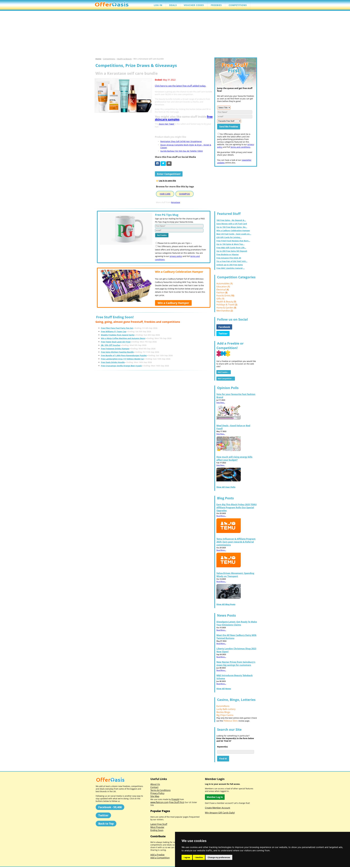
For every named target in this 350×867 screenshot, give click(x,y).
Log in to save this (167, 180)
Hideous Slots (231, 720)
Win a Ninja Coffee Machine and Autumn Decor (123, 338)
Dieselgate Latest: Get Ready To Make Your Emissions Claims (236, 623)
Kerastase (175, 202)
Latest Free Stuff (158, 824)
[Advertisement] (175, 34)
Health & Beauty (124, 58)
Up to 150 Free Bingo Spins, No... (231, 227)
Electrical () (222, 289)
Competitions (109, 58)
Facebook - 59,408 (110, 807)
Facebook (224, 327)
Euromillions (222, 706)
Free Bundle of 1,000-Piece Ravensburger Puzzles (124, 355)
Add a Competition (160, 857)
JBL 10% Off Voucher (110, 345)
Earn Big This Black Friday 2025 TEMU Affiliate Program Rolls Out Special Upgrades (236, 507)
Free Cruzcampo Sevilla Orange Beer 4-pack (121, 365)
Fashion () (222, 292)
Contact (154, 787)
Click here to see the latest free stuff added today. (180, 85)
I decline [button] (199, 857)
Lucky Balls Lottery (225, 709)
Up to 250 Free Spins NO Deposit (231, 251)
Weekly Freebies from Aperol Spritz (117, 335)
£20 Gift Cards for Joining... (229, 237)
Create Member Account (217, 807)
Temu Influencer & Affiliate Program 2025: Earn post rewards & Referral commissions (236, 541)
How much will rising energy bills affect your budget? (234, 458)
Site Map (154, 796)
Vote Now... (220, 402)
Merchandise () (224, 310)
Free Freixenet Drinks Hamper (115, 348)
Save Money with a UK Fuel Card (231, 223)
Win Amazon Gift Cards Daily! (220, 812)
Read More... (221, 516)
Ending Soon (156, 830)
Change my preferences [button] (219, 857)
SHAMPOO (184, 193)
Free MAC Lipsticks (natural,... (230, 268)
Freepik (175, 799)
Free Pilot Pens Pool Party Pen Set (117, 328)
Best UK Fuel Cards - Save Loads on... (233, 234)
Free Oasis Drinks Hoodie (113, 362)
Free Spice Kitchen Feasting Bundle (117, 352)
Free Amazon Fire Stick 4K (228, 258)
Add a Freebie (157, 854)
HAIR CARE (165, 193)
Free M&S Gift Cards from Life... (231, 247)
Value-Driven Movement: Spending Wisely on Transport (235, 575)
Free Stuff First (176, 802)
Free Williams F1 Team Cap (113, 331)
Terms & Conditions (160, 790)
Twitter (223, 333)
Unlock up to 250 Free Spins (229, 264)
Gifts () (220, 298)
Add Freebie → (224, 372)
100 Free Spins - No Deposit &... (231, 220)
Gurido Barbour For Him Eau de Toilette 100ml (181, 151)
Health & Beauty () (226, 301)
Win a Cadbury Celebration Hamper (233, 230)
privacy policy (176, 256)
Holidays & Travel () (226, 304)
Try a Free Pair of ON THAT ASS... (231, 261)
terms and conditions (240, 147)
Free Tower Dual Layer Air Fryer (116, 341)
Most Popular (157, 827)
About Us (155, 784)
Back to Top (106, 823)
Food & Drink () (225, 295)
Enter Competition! (168, 174)
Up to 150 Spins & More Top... (230, 244)
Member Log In (215, 797)
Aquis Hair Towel (166, 124)
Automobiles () (224, 283)
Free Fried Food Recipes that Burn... (233, 240)
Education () (223, 286)
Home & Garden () (226, 307)
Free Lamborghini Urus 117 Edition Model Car (122, 359)
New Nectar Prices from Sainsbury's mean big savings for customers (235, 664)
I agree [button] (187, 857)
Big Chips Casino (224, 715)
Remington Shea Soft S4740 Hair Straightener (181, 141)
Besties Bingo (223, 712)
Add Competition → (226, 378)
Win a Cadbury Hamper (173, 303)
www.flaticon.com (159, 802)
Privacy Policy (157, 793)
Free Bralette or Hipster (227, 254)
